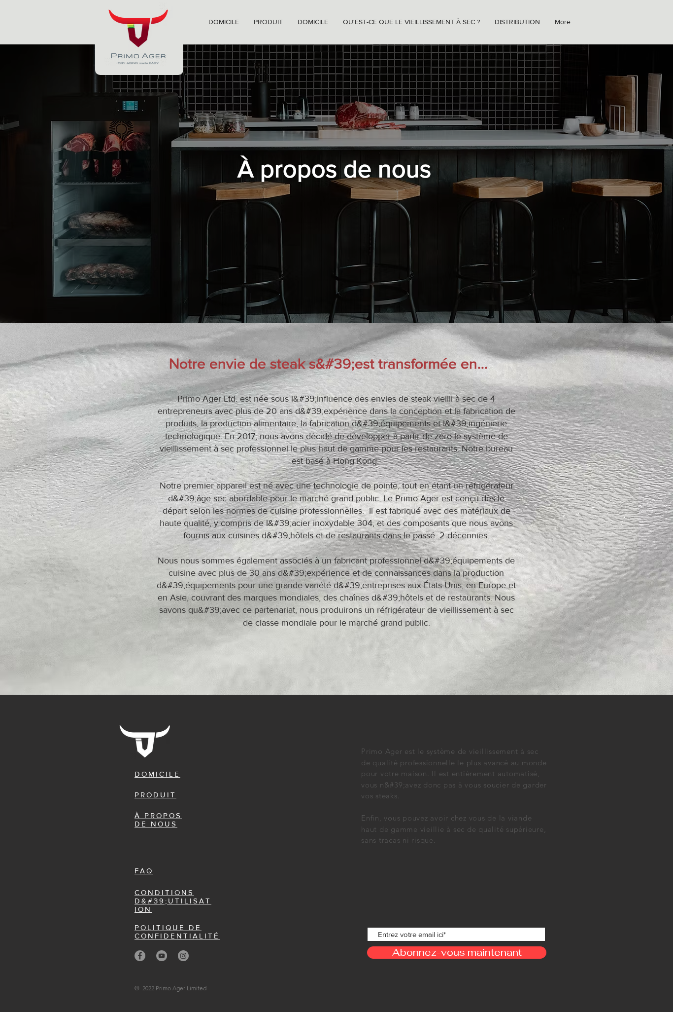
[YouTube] (161, 955)
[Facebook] (140, 955)
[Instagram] (183, 955)
